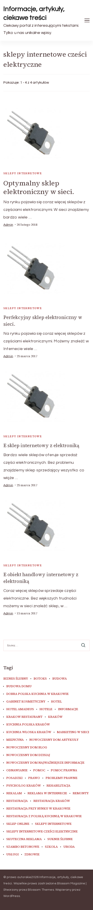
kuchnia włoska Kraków (28, 732)
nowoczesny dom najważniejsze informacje (45, 762)
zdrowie (32, 854)
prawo (34, 778)
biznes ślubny (15, 678)
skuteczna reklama (24, 839)
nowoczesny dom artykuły (54, 739)
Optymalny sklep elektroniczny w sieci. (38, 187)
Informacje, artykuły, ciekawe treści (34, 13)
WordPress (11, 896)
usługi (12, 854)
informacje (68, 709)
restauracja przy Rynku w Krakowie (38, 808)
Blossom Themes (41, 889)
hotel (56, 701)
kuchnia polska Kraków (28, 724)
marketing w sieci (73, 732)
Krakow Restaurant (24, 716)
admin (8, 224)
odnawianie (17, 770)
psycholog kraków (23, 785)
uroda (69, 846)
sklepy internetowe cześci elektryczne (42, 831)
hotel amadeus (20, 709)
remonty (81, 793)
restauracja (17, 801)
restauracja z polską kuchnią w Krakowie (44, 816)
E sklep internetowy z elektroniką (41, 445)
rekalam (14, 793)
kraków (55, 716)
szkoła (51, 846)
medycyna (15, 739)
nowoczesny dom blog (26, 747)
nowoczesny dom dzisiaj (28, 755)
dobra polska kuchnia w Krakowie (37, 694)
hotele (46, 709)
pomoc (39, 770)
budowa (59, 678)
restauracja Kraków (51, 801)
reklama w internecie (47, 793)
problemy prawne (61, 778)
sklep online (17, 823)
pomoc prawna (64, 770)
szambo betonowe (22, 846)
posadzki (14, 778)
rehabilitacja (58, 785)
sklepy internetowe (22, 173)
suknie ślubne (60, 839)
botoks (40, 678)
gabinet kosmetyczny (25, 701)
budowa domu (19, 686)
